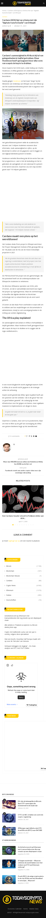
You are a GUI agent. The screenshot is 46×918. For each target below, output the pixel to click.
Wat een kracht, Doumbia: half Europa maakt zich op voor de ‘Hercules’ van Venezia (22, 640)
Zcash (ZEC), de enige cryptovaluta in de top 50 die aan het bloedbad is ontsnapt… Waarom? (31, 878)
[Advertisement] (23, 195)
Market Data (33, 909)
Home (4, 11)
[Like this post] (26, 436)
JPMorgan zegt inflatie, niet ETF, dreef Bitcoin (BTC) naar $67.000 (30, 829)
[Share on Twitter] (31, 436)
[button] (4, 505)
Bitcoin (23, 566)
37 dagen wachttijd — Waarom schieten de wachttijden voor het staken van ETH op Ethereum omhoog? (30, 864)
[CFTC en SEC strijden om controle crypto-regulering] (9, 818)
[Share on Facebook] (29, 436)
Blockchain (23, 571)
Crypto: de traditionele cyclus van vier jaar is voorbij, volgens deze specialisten (20, 633)
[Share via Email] (36, 436)
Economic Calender (15, 909)
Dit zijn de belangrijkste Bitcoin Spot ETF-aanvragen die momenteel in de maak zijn (29, 803)
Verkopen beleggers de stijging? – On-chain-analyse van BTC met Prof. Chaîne (20, 647)
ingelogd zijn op (14, 541)
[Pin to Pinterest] (33, 436)
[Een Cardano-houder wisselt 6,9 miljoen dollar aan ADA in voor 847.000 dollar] (23, 499)
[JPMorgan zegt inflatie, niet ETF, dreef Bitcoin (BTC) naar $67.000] (9, 831)
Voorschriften (23, 600)
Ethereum (23, 590)
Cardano (23, 581)
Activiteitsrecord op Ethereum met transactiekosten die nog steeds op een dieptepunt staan (23, 618)
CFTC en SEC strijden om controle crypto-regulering (30, 816)
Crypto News (23, 585)
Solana (23, 595)
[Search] (44, 3)
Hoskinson (17, 81)
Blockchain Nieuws (23, 576)
